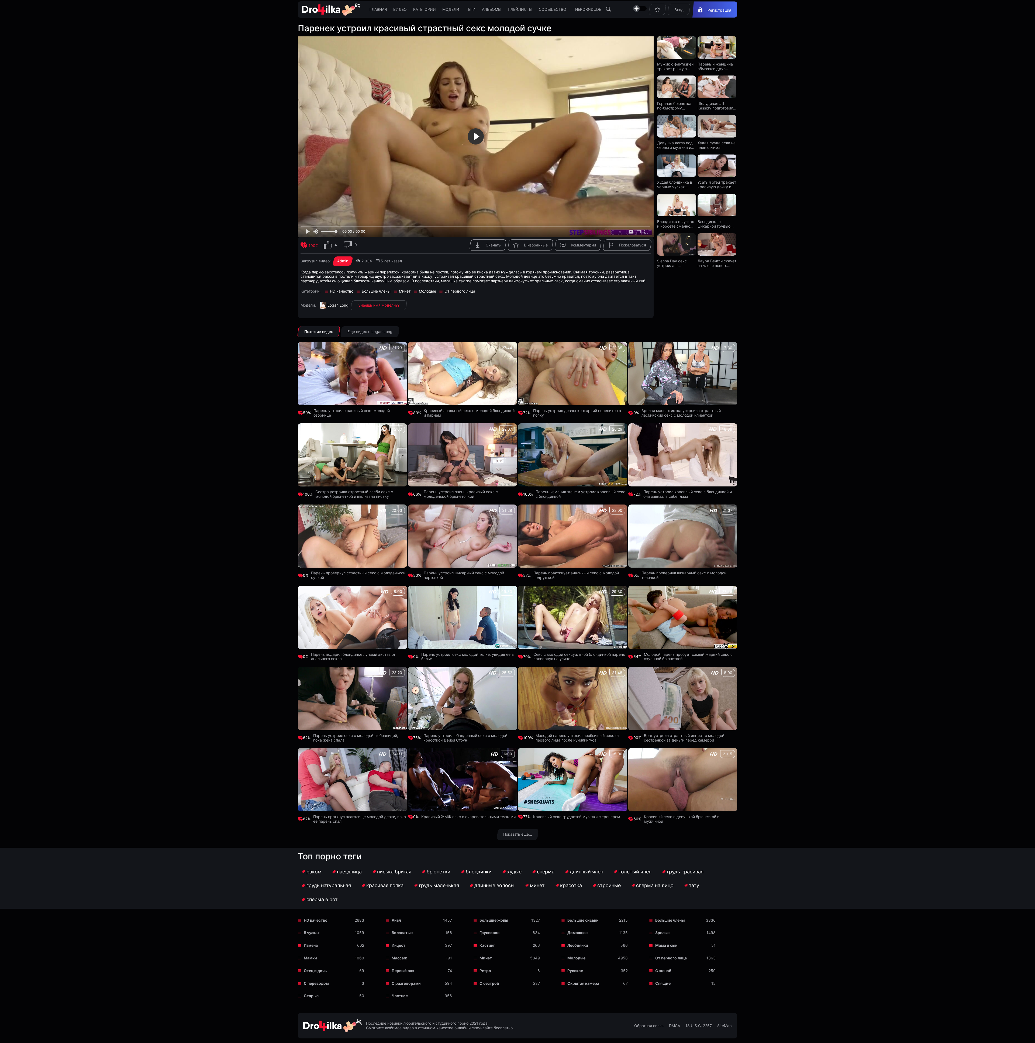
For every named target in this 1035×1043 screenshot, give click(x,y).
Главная (378, 9)
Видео (400, 9)
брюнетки (438, 871)
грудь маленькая (439, 885)
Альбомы (491, 9)
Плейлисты (520, 9)
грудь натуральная (328, 885)
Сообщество (552, 9)
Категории (424, 9)
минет (537, 885)
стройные (609, 885)
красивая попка (384, 885)
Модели (450, 9)
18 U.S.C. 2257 (698, 1026)
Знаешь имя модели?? (378, 305)
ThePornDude (587, 9)
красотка (571, 885)
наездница (349, 871)
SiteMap (724, 1026)
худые (514, 871)
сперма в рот (322, 899)
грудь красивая (685, 871)
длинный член (586, 871)
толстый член (635, 871)
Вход (679, 9)
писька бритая (394, 871)
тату (694, 885)
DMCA (674, 1026)
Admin (342, 261)
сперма (545, 871)
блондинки (479, 871)
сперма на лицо (655, 885)
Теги (470, 9)
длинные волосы (494, 885)
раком (314, 871)
